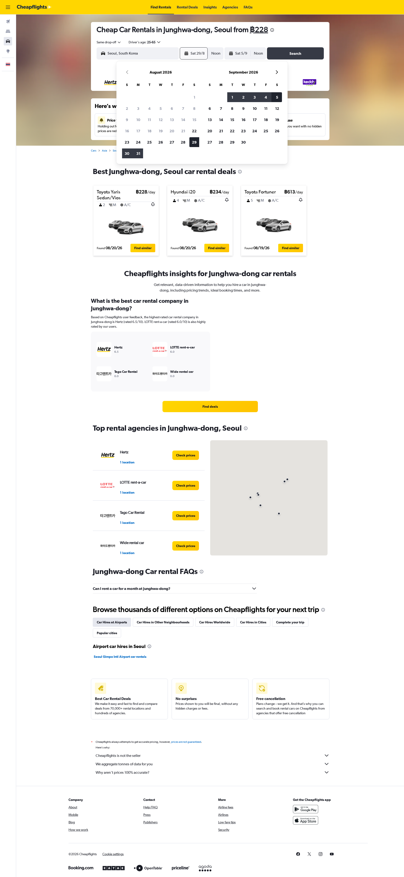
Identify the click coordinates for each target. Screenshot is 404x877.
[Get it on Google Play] (305, 809)
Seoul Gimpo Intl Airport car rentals (120, 657)
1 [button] (194, 97)
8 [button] (194, 108)
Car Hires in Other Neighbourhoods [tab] (163, 622)
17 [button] (138, 131)
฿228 (259, 29)
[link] (210, 406)
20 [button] (172, 131)
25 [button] (149, 142)
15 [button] (194, 120)
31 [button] (138, 153)
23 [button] (127, 142)
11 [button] (149, 120)
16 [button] (127, 131)
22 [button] (194, 131)
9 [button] (127, 120)
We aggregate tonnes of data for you (124, 764)
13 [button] (172, 120)
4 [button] (149, 108)
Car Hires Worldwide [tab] (214, 622)
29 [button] (194, 142)
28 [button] (183, 142)
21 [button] (183, 131)
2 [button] (127, 108)
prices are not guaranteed (186, 742)
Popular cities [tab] (107, 633)
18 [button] (150, 131)
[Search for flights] (8, 21)
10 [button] (138, 120)
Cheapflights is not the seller (118, 755)
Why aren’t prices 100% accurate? (122, 772)
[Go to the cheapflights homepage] (34, 7)
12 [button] (161, 120)
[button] (8, 7)
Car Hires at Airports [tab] (112, 622)
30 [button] (127, 153)
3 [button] (138, 108)
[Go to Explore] (8, 51)
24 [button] (138, 142)
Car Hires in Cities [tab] (253, 622)
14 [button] (183, 120)
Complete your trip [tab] (290, 622)
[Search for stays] (8, 31)
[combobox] (109, 42)
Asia (104, 150)
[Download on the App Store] (305, 820)
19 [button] (161, 131)
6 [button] (172, 108)
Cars (93, 150)
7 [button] (183, 108)
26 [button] (160, 142)
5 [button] (160, 108)
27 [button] (172, 142)
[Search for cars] (8, 41)
